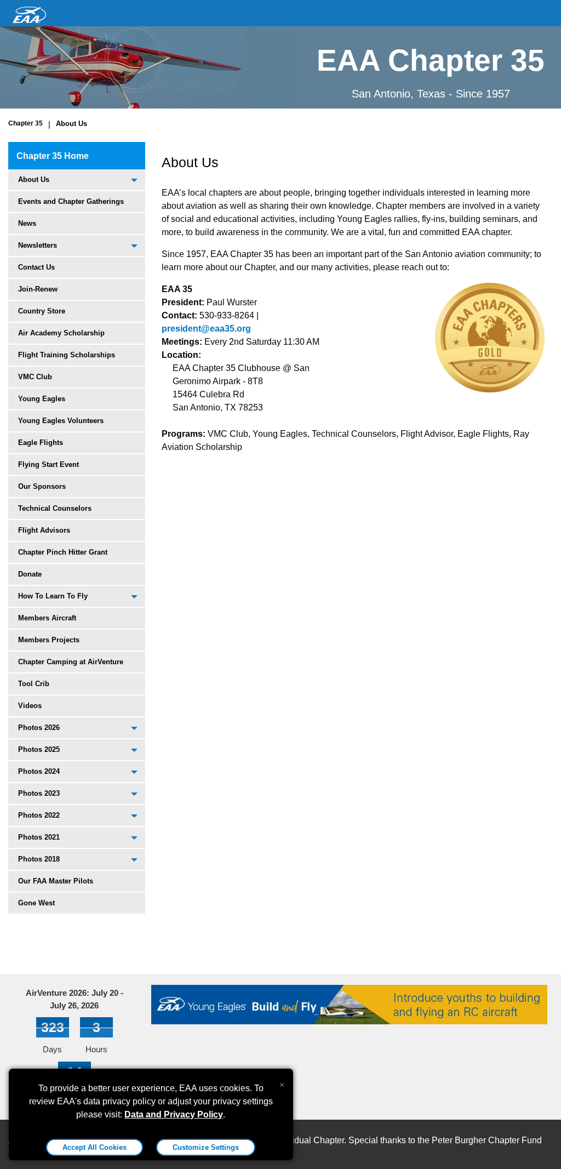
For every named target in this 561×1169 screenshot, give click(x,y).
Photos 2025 (39, 749)
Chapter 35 (25, 123)
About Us (71, 123)
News (27, 223)
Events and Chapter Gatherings (71, 201)
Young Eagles (41, 399)
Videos (30, 706)
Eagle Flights (40, 442)
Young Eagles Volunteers (61, 421)
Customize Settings (206, 1147)
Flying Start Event (48, 464)
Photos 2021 (39, 837)
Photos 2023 (39, 793)
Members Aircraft (47, 618)
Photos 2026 (39, 727)
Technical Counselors (54, 508)
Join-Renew (38, 289)
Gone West (36, 903)
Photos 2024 (39, 771)
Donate (30, 574)
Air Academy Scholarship (61, 333)
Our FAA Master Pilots (55, 881)
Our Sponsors (42, 486)
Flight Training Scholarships (66, 355)
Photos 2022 (39, 815)
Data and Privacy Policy (173, 1114)
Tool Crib (33, 684)
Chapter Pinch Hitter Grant (62, 552)
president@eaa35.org (206, 328)
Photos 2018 (39, 859)
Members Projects (48, 640)
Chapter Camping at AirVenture (70, 662)
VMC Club (35, 377)
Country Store (41, 311)
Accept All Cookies (94, 1147)
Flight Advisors (44, 530)
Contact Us (36, 267)
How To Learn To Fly (53, 596)
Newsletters (37, 245)
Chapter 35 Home (52, 156)
